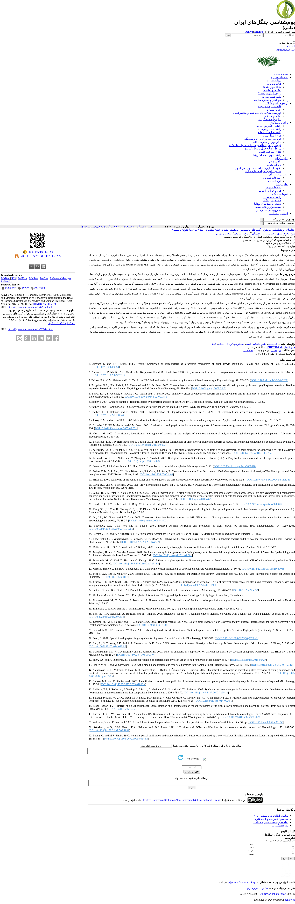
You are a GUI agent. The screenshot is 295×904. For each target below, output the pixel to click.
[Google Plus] (27, 338)
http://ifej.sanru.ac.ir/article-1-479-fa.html (30, 307)
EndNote (22, 278)
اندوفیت (272, 343)
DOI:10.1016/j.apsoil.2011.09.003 (147, 444)
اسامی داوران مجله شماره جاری (263, 171)
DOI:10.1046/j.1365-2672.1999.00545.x (126, 738)
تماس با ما (282, 184)
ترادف (229, 343)
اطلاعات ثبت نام (272, 177)
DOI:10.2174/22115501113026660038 (263, 568)
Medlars (33, 278)
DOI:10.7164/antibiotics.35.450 (266, 722)
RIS (13, 278)
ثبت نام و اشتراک (278, 174)
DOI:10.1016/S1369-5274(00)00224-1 (237, 638)
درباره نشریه (274, 80)
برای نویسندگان (279, 122)
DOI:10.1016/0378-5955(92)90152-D (271, 664)
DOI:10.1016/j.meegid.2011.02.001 (172, 555)
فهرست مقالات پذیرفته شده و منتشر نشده (257, 112)
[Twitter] (49, 338)
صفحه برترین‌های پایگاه (268, 206)
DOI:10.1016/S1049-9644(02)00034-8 (146, 396)
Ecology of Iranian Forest (272, 893)
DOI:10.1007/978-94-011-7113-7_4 (252, 452)
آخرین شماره (274, 109)
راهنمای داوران (272, 161)
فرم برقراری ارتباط (270, 190)
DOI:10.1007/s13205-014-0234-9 (107, 646)
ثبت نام (291, 46)
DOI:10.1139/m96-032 (245, 590)
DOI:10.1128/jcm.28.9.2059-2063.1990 (194, 585)
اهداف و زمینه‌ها (272, 86)
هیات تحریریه (274, 83)
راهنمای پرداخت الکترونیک (266, 155)
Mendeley (10, 287)
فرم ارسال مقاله (271, 135)
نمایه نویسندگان (272, 116)
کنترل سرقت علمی (270, 151)
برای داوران (281, 158)
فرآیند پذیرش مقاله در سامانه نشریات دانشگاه (255, 145)
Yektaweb (289, 899)
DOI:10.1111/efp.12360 (123, 708)
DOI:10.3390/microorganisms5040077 (261, 504)
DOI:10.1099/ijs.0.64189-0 (152, 624)
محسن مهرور (223, 233)
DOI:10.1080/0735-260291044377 (140, 542)
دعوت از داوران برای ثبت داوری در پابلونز (258, 168)
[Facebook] (56, 338)
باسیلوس (239, 343)
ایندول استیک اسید (256, 343)
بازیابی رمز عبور (286, 49)
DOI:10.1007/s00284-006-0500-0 (135, 654)
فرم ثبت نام (274, 181)
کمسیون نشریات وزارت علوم (271, 818)
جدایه (221, 343)
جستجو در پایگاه (272, 200)
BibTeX (5, 278)
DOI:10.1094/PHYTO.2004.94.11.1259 (111, 528)
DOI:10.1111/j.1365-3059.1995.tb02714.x (136, 563)
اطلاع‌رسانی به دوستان (268, 210)
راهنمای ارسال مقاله (269, 132)
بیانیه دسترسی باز (271, 96)
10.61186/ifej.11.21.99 (45, 304)
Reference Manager (60, 278)
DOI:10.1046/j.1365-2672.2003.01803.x (123, 684)
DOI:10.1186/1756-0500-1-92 (156, 474)
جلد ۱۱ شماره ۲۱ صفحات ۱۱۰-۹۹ (133, 226)
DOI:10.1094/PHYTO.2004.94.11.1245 (268, 479)
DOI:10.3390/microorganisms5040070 (235, 466)
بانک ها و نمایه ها (272, 90)
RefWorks (6, 281)
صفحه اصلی (281, 74)
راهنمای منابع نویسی (269, 129)
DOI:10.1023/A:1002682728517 (107, 375)
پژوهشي (276, 350)
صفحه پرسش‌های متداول (267, 203)
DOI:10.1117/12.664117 (114, 576)
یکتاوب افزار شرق (257, 888)
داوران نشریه (273, 164)
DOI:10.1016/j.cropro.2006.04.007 (141, 461)
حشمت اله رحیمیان (263, 233)
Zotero (25, 287)
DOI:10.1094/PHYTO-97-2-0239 (269, 380)
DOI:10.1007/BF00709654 (104, 366)
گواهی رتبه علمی (278, 213)
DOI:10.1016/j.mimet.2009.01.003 (148, 520)
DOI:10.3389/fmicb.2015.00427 (248, 659)
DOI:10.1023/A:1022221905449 (107, 415)
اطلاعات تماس (272, 187)
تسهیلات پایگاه (280, 193)
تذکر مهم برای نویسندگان (267, 142)
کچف (213, 343)
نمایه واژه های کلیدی (269, 119)
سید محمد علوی (286, 233)
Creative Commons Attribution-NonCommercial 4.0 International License (181, 800)
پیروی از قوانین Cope (269, 93)
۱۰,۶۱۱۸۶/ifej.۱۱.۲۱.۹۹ (61, 323)
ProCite (44, 278)
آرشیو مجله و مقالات (276, 103)
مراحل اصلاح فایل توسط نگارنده (263, 148)
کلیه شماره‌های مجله (269, 106)
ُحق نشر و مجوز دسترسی (266, 99)
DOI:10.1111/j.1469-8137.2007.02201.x (206, 692)
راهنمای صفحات (272, 197)
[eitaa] (19, 338)
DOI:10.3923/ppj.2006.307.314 (106, 616)
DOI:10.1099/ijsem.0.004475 (196, 499)
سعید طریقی (241, 233)
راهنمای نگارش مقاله (269, 125)
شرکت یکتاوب (280, 825)
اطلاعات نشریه (279, 77)
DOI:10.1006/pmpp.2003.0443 (209, 388)
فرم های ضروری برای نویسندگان (262, 138)
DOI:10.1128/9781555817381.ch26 (241, 717)
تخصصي (248, 350)
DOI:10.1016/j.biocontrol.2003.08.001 (116, 428)
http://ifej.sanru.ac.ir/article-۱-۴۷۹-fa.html (30, 329)
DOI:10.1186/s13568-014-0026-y (214, 700)
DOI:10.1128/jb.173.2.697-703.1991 (109, 730)
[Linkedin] (34, 338)
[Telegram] (41, 338)
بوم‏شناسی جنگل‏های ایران (242, 882)
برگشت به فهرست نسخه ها (96, 226)
